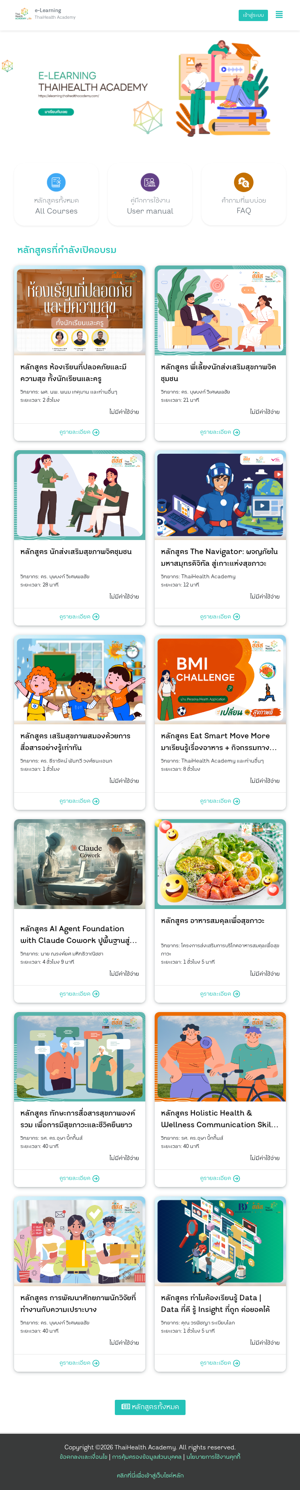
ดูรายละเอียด (75, 432)
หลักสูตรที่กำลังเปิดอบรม (66, 250)
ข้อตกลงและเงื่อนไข (83, 1457)
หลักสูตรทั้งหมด (154, 1407)
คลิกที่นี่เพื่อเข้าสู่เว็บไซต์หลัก (150, 1476)
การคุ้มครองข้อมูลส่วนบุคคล (147, 1457)
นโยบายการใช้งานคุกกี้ (213, 1457)
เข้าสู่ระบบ (253, 15)
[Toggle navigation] (279, 15)
